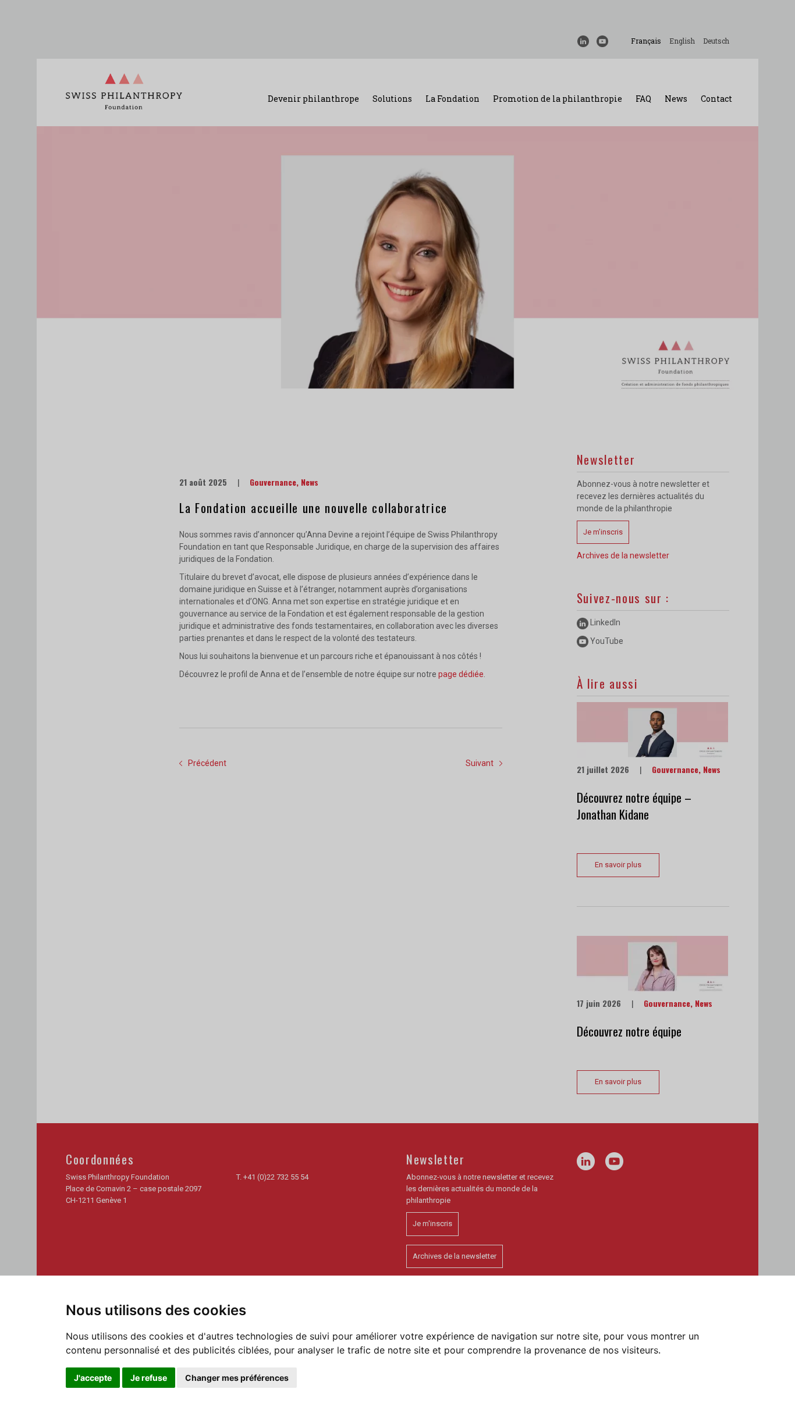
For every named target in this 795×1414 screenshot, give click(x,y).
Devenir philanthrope (313, 98)
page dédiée (461, 674)
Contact (716, 98)
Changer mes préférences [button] (237, 1378)
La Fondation (452, 98)
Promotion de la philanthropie (557, 98)
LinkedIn (604, 622)
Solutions (392, 98)
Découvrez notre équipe (629, 1031)
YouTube (605, 641)
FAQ (643, 98)
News (676, 98)
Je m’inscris (603, 532)
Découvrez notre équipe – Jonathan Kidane (634, 805)
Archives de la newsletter (623, 555)
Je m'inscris (432, 1223)
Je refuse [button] (148, 1378)
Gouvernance (273, 482)
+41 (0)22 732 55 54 (275, 1177)
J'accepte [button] (93, 1378)
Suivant (480, 763)
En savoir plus (618, 864)
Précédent (207, 763)
